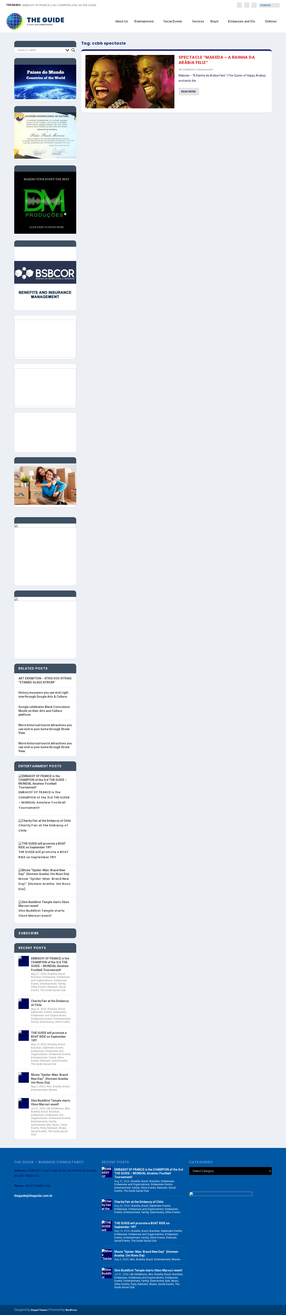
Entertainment (143, 21)
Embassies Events (42, 1018)
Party (43, 1128)
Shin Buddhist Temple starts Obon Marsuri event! (50, 1102)
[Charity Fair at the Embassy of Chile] (23, 1003)
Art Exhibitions (187, 69)
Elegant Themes (39, 1310)
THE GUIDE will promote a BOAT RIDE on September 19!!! (49, 1036)
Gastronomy (47, 1021)
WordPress (71, 1310)
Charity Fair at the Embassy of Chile (50, 1002)
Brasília (52, 973)
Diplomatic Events (41, 1012)
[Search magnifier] (73, 50)
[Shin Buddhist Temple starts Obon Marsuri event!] (23, 1103)
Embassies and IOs (241, 21)
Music (55, 1124)
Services (198, 21)
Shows (62, 1128)
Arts (49, 1086)
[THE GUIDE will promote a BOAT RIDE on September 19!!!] (23, 1035)
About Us (121, 21)
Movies (53, 1089)
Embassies (49, 977)
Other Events (38, 986)
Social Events (172, 21)
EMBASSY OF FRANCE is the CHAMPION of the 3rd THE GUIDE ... (60, 5)
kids (48, 1124)
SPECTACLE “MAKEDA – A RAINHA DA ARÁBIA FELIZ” (217, 60)
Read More (188, 91)
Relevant (52, 986)
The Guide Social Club (52, 990)
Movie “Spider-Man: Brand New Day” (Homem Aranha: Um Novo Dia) (44, 884)
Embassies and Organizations (50, 979)
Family (61, 983)
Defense (271, 21)
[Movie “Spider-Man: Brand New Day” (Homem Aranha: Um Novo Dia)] (23, 1077)
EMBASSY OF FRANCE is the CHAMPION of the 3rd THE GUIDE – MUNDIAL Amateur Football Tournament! (50, 964)
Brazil (214, 21)
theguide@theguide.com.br (33, 1195)
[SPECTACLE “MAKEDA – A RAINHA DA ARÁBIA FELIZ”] (129, 81)
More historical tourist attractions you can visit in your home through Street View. (45, 729)
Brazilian (36, 977)
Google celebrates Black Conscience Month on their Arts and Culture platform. (44, 710)
